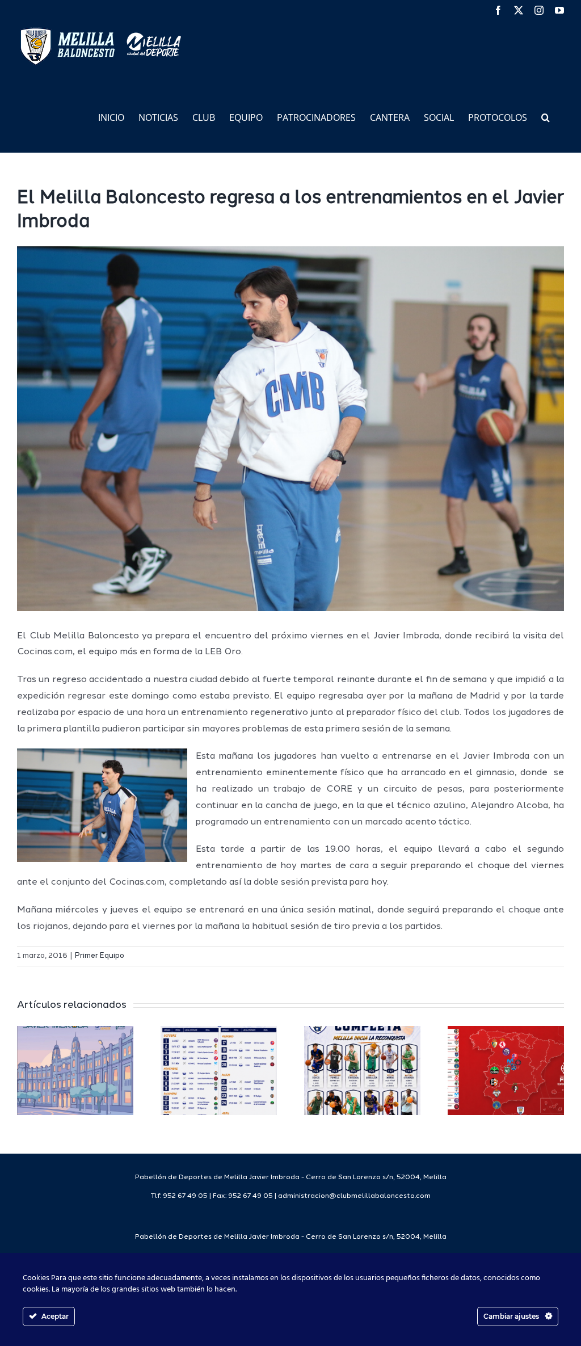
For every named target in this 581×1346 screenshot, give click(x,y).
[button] (545, 116)
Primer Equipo (99, 956)
